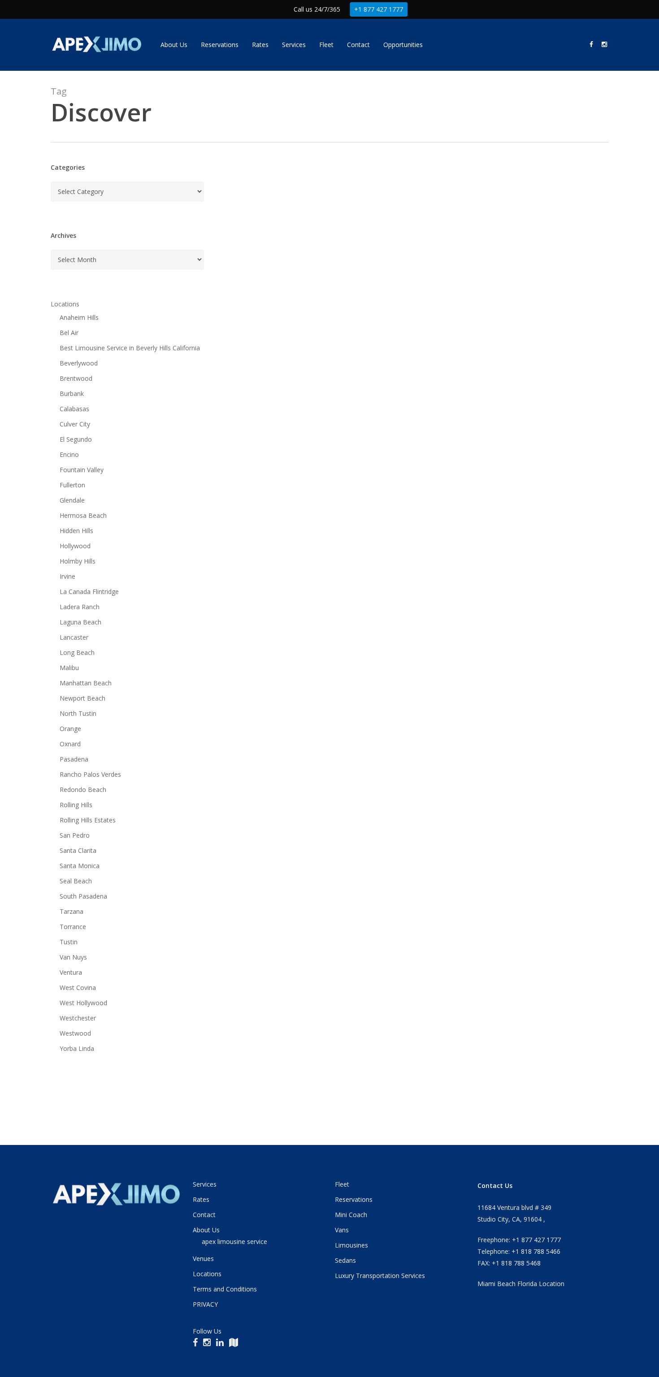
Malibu (69, 667)
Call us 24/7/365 (317, 9)
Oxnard (70, 744)
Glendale (72, 500)
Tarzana (71, 911)
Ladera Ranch (80, 606)
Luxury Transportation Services (380, 1275)
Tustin (69, 942)
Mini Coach (351, 1214)
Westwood (75, 1033)
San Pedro (75, 835)
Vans (342, 1230)
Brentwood (76, 378)
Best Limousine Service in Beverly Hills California (130, 348)
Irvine (67, 576)
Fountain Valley (82, 469)
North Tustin (78, 713)
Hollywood (75, 546)
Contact (204, 1214)
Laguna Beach (80, 622)
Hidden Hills (76, 530)
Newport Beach (82, 698)
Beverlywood (79, 363)
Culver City (75, 424)
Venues (203, 1258)
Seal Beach (76, 881)
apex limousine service (234, 1241)
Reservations (354, 1199)
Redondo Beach (83, 789)
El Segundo (76, 439)
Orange (70, 728)
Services (205, 1184)
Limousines (351, 1245)
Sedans (345, 1260)
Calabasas (74, 408)
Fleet (342, 1184)
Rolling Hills (76, 804)
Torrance (73, 926)
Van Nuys (73, 957)
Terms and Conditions (225, 1289)
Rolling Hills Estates (88, 820)
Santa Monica (80, 865)
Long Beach (77, 652)
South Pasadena (83, 896)
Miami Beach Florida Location (520, 1283)
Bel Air (69, 332)
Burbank (72, 393)
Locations (65, 304)
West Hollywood (83, 1002)
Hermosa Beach (83, 515)
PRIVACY (205, 1304)
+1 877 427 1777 (378, 9)
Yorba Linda (77, 1048)
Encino (69, 454)
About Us (206, 1230)
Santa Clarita (78, 850)
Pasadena (74, 759)
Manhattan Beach (86, 683)
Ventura (71, 972)
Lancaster (74, 637)
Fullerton (72, 485)
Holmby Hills (77, 561)
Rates (201, 1199)
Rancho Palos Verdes (90, 774)
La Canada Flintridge (89, 591)
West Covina (78, 987)
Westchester (78, 1018)
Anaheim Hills (79, 317)
